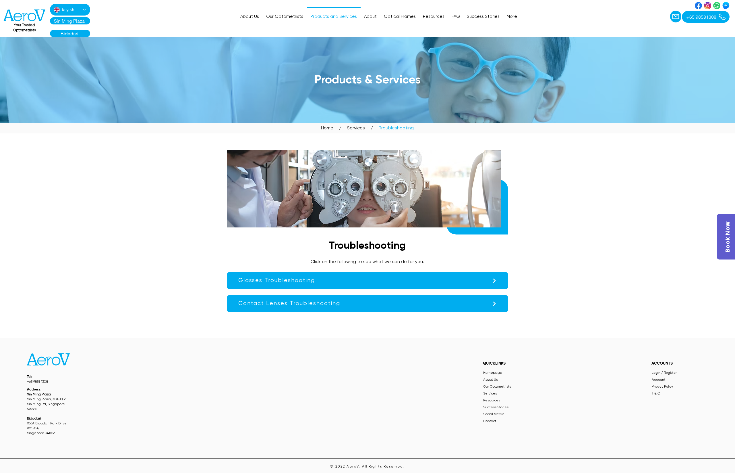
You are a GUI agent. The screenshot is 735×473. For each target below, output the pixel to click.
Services (355, 128)
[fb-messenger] (726, 5)
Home (327, 128)
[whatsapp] (716, 5)
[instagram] (707, 5)
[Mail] (675, 16)
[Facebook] (698, 5)
